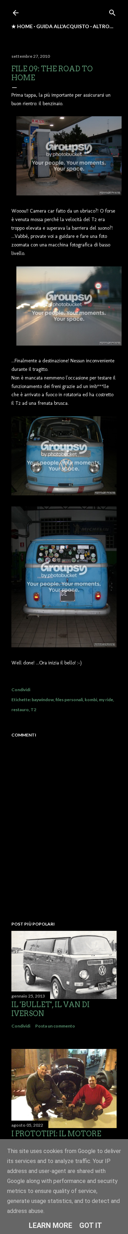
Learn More (50, 1225)
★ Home (22, 26)
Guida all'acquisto (62, 26)
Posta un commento (55, 1026)
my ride (106, 699)
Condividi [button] (20, 689)
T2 (33, 709)
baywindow (43, 699)
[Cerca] (112, 11)
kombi (91, 699)
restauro (20, 709)
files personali (69, 699)
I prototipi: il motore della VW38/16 (56, 1138)
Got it (90, 1225)
